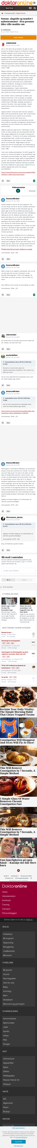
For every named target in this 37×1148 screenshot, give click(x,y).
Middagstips (9, 1075)
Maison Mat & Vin (11, 1080)
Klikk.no (29, 920)
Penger (6, 1044)
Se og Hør (4, 677)
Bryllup (6, 1111)
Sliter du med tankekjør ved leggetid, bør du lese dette (26, 609)
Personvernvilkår (26, 876)
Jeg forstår (18, 1141)
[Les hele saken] (9, 601)
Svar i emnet (18, 37)
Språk (6, 876)
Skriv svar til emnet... (12, 571)
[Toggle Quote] (4, 362)
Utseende (14, 876)
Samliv (6, 1031)
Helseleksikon (9, 896)
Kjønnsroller (8, 1023)
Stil (4, 1099)
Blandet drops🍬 (7, 632)
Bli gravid (7, 970)
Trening (5, 904)
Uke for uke (8, 983)
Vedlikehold (8, 951)
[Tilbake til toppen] (18, 870)
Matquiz (7, 1084)
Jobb (5, 1027)
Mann (6, 1107)
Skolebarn (8, 999)
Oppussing (8, 942)
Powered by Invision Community (18, 880)
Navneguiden (9, 978)
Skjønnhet (8, 1103)
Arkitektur (8, 934)
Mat (5, 1040)
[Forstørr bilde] (16, 249)
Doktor (14, 886)
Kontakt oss (9, 878)
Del (9, 580)
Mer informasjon (18, 1146)
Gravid (6, 974)
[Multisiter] (2, 180)
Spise (5, 1067)
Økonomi (7, 955)
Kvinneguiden (10, 1011)
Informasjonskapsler (21, 878)
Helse (5, 892)
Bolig (6, 927)
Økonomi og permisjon (14, 1004)
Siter (8, 181)
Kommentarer (9, 1018)
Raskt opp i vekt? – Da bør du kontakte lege (9, 608)
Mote (5, 1091)
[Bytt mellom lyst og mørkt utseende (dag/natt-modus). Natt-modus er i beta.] (31, 878)
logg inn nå (24, 561)
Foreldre (8, 962)
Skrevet (13, 45)
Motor (6, 1119)
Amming (7, 991)
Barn (5, 995)
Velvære (6, 909)
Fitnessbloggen (9, 913)
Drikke (6, 1071)
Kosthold (6, 900)
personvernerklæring (21, 1137)
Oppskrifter (8, 1063)
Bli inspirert (8, 938)
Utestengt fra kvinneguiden (10, 641)
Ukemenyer (8, 1058)
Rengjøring (8, 947)
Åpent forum (14, 32)
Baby (5, 987)
